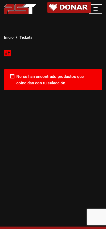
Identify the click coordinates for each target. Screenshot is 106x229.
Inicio (9, 37)
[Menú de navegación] (95, 9)
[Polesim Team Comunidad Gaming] (20, 9)
